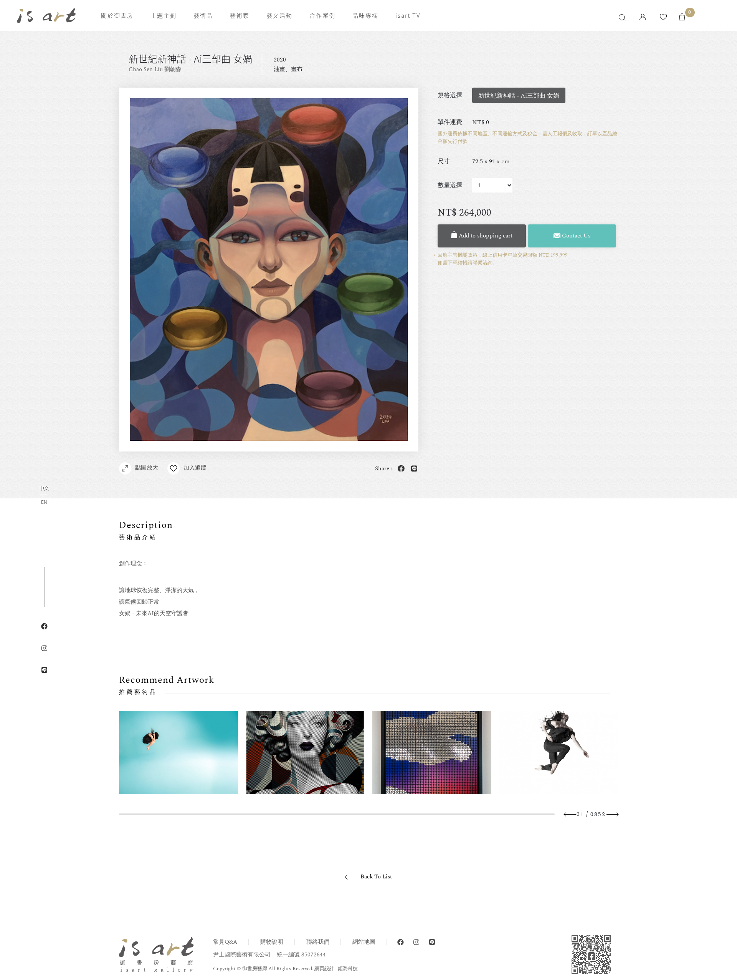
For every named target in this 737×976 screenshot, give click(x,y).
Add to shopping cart (484, 235)
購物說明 (271, 942)
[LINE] (432, 942)
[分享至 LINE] (412, 469)
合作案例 (322, 15)
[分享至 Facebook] (399, 469)
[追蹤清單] (663, 17)
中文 (44, 489)
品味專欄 (365, 15)
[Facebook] (400, 942)
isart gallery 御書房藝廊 (46, 15)
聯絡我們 (317, 942)
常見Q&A (225, 942)
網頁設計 (324, 969)
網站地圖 (363, 942)
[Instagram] (416, 942)
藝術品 (203, 15)
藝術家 (240, 15)
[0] (682, 17)
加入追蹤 (195, 467)
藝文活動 (279, 15)
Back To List (376, 877)
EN (44, 502)
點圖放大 (146, 467)
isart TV (407, 15)
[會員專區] (643, 17)
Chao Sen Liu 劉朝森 (155, 69)
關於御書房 (117, 15)
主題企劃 (163, 15)
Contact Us (575, 235)
